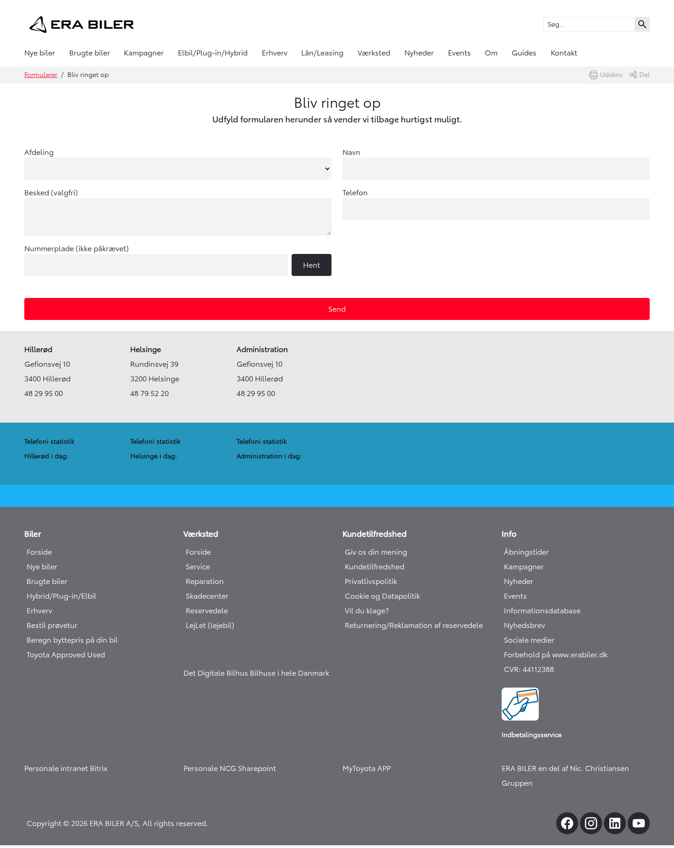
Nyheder (419, 52)
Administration (262, 349)
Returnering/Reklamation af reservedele (414, 625)
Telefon (355, 192)
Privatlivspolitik (371, 581)
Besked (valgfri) (51, 192)
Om (491, 52)
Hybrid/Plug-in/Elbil (61, 595)
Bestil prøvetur (52, 625)
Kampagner (144, 52)
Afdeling (39, 152)
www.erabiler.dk (580, 654)
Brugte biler (89, 52)
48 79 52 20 (149, 393)
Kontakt (564, 52)
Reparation (205, 581)
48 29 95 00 (43, 393)
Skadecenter (207, 595)
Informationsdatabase (542, 610)
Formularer (40, 75)
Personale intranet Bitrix (65, 768)
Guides (524, 52)
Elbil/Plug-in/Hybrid (213, 52)
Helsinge (145, 349)
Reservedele (207, 610)
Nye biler (39, 52)
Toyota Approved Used (66, 654)
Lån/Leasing (322, 52)
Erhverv (274, 52)
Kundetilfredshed (374, 566)
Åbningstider (526, 551)
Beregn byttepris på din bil (72, 639)
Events (459, 52)
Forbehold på (528, 654)
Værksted (374, 52)
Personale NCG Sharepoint (229, 768)
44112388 (538, 669)
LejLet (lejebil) (210, 625)
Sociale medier (529, 639)
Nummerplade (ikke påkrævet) (172, 257)
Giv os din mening (376, 551)
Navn (351, 152)
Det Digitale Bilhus (216, 672)
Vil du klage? (367, 610)
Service (198, 566)
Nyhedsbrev (524, 625)
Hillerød (38, 349)
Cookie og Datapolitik (382, 595)
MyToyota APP (367, 768)
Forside (39, 551)
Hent (311, 265)
